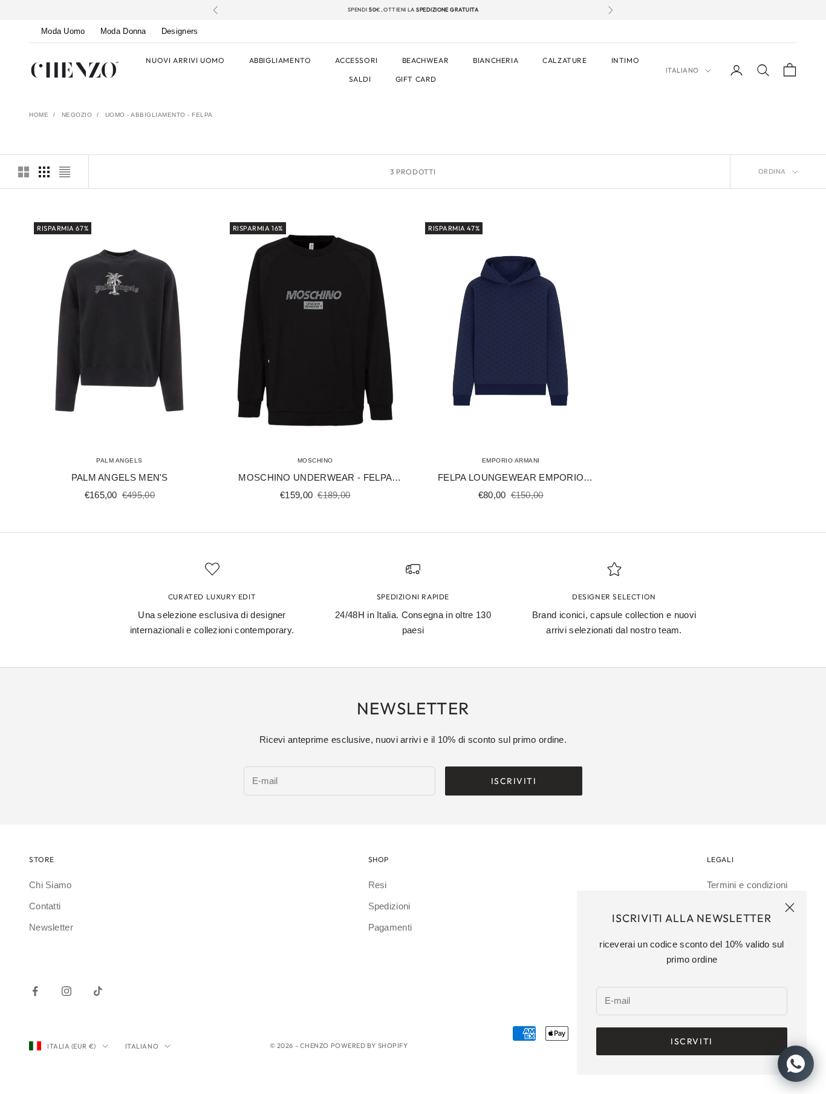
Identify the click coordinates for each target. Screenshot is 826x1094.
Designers (179, 31)
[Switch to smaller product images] (44, 172)
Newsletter (51, 927)
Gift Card (416, 79)
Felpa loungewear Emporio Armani (511, 479)
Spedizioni (389, 906)
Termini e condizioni (747, 885)
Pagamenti (390, 927)
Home (38, 114)
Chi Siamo (50, 885)
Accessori (356, 60)
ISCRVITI (691, 1041)
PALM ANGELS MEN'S (119, 477)
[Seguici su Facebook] (35, 991)
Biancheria (495, 60)
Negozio (77, 114)
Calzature (564, 60)
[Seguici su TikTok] (98, 991)
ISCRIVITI (514, 781)
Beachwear (425, 60)
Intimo (625, 60)
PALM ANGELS (119, 460)
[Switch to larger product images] (23, 172)
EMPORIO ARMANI (511, 460)
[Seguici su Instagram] (66, 991)
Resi (377, 885)
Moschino (315, 460)
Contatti (44, 906)
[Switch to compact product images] (64, 172)
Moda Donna (123, 31)
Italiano (682, 70)
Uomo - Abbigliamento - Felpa (159, 114)
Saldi (360, 79)
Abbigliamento (280, 60)
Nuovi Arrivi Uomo (185, 60)
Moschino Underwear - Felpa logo (315, 479)
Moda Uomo (63, 31)
